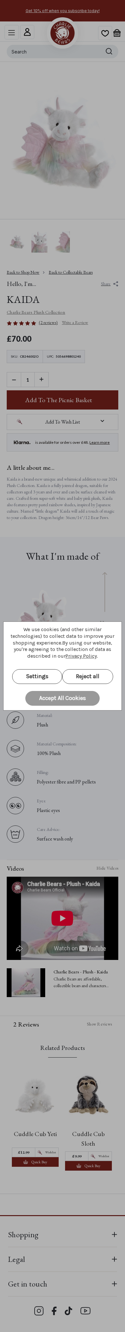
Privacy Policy (80, 656)
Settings (37, 676)
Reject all (87, 676)
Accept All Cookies (62, 698)
